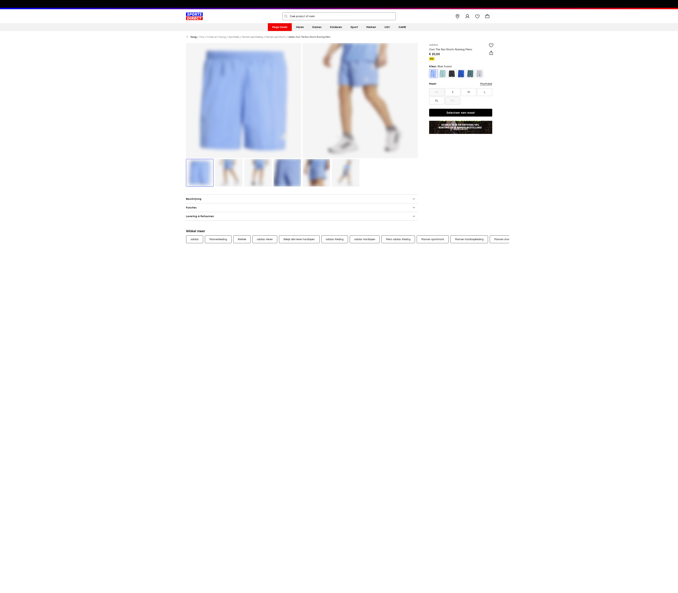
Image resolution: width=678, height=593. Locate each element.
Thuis (202, 37)
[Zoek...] (285, 16)
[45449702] (479, 73)
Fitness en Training (216, 37)
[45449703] (452, 73)
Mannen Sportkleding (252, 37)
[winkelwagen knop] (487, 16)
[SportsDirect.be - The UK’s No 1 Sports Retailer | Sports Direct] (194, 16)
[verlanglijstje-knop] (477, 16)
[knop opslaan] (457, 16)
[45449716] (470, 73)
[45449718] (461, 73)
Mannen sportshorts (276, 37)
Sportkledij (233, 37)
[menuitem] (280, 27)
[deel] (491, 53)
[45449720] (442, 73)
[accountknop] (467, 16)
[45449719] (433, 73)
